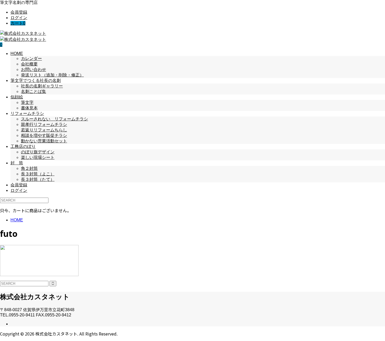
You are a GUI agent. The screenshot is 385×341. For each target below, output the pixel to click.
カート (17, 23)
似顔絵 (16, 97)
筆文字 (27, 102)
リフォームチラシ (27, 113)
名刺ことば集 (33, 91)
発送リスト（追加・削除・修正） (52, 75)
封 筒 (16, 163)
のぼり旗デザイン (37, 152)
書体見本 (29, 108)
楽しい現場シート (37, 157)
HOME (16, 53)
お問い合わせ (33, 69)
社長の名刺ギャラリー (42, 86)
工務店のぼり (23, 146)
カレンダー (31, 58)
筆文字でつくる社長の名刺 (35, 80)
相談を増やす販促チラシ (44, 135)
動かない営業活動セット (44, 141)
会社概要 (29, 64)
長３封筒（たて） (37, 179)
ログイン (18, 17)
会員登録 (18, 12)
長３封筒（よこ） (37, 174)
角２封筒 (29, 168)
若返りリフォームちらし (44, 130)
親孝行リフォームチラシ (44, 124)
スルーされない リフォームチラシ (54, 119)
